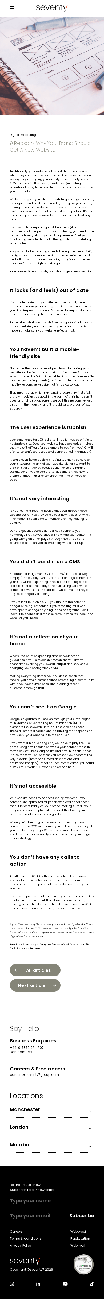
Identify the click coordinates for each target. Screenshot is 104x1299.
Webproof (78, 1231)
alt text (50, 810)
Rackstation (80, 1238)
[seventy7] (25, 1261)
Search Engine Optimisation (52, 723)
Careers (16, 1231)
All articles (38, 970)
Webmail (77, 1245)
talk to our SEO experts (36, 767)
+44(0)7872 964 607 (27, 1048)
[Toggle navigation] (12, 8)
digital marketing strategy (61, 199)
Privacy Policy (21, 1245)
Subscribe (81, 1215)
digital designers (57, 472)
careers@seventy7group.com (34, 1075)
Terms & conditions (26, 1238)
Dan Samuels (21, 1052)
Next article (31, 985)
